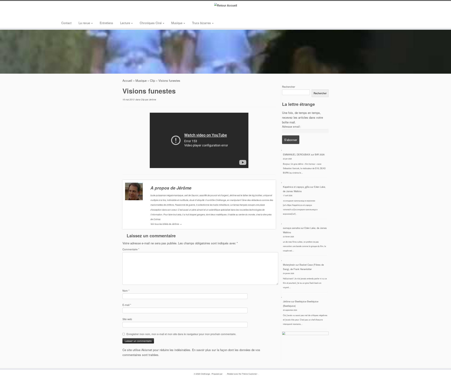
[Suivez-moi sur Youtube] (79, 15)
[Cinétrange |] (225, 5)
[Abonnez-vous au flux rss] (64, 15)
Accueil (127, 80)
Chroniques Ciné (151, 23)
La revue (85, 23)
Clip (152, 80)
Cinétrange (205, 373)
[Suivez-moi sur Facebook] (74, 15)
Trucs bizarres (202, 23)
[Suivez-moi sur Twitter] (69, 15)
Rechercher (288, 86)
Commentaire (130, 249)
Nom (125, 290)
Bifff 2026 (320, 154)
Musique (177, 23)
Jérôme (152, 99)
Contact (66, 23)
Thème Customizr (249, 373)
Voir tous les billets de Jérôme (166, 223)
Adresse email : (291, 126)
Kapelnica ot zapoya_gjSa (296, 186)
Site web (127, 319)
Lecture (125, 23)
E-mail (126, 305)
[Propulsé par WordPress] (224, 373)
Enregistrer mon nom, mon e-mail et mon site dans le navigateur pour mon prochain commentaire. (181, 334)
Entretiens (106, 23)
